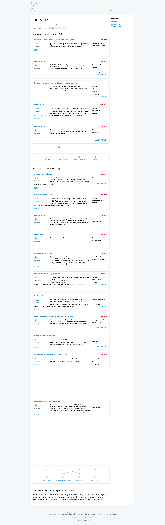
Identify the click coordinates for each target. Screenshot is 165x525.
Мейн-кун (55, 24)
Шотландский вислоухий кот (79, 472)
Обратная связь (89, 517)
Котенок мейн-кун (116, 26)
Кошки (49, 24)
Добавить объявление (78, 517)
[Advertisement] (71, 385)
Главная (35, 24)
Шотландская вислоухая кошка (63, 472)
